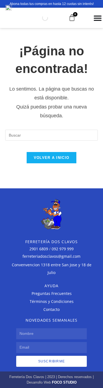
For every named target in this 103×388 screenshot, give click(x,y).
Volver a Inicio (51, 158)
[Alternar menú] (97, 18)
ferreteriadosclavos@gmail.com (51, 256)
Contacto (51, 309)
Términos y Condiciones (52, 301)
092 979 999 (63, 248)
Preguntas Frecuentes (52, 293)
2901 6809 (38, 248)
